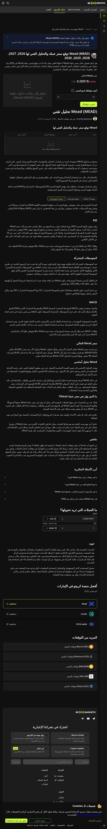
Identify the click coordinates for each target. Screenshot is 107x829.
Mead (88, 29)
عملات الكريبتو (59, 9)
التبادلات (45, 784)
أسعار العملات (42, 780)
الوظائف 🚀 (59, 780)
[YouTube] (88, 719)
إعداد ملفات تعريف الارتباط (37, 825)
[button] (50, 477)
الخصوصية (61, 825)
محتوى (102, 9)
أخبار (46, 776)
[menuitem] (103, 15)
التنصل (52, 825)
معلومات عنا (59, 776)
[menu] (103, 23)
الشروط (70, 825)
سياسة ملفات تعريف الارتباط (89, 814)
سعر (95, 29)
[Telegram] (82, 719)
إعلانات (61, 797)
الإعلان (48, 9)
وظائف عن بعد (58, 801)
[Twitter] (94, 719)
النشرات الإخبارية (90, 9)
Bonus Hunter (74, 9)
